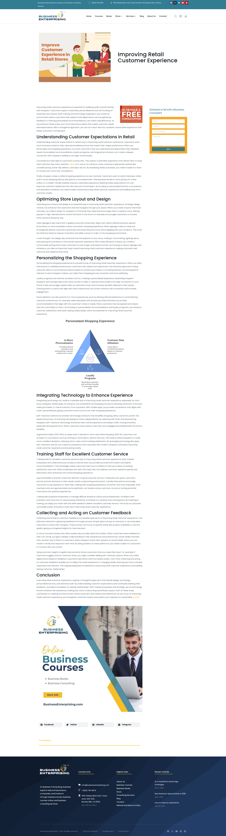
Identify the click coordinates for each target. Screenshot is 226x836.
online (72, 164)
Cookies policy (108, 831)
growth (136, 597)
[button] (50, 724)
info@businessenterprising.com (95, 785)
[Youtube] (182, 2)
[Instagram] (175, 2)
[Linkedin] (179, 2)
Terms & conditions (90, 831)
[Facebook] (171, 2)
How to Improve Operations (167, 802)
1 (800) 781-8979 (89, 790)
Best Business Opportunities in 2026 (170, 793)
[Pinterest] (186, 2)
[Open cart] (185, 16)
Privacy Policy (123, 831)
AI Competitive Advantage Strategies (166, 783)
